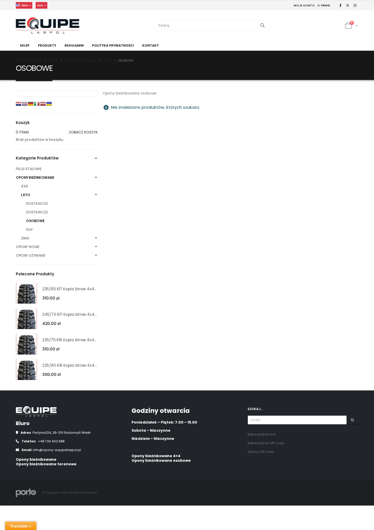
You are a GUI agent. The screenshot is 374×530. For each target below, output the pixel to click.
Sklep (25, 45)
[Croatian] (18, 104)
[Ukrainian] (49, 104)
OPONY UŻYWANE (30, 255)
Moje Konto (304, 5)
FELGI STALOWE (28, 168)
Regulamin (74, 45)
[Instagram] (355, 5)
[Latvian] (43, 104)
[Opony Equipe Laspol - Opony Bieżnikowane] (47, 25)
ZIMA (25, 238)
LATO (25, 194)
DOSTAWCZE (37, 203)
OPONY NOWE (27, 246)
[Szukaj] (262, 25)
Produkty (47, 45)
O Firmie (323, 5)
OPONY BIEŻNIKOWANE (35, 177)
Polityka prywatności (113, 45)
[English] (24, 104)
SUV (29, 229)
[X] (347, 5)
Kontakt (150, 45)
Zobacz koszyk (83, 132)
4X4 (24, 186)
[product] (26, 293)
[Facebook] (340, 5)
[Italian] (37, 104)
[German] (31, 104)
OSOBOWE (35, 220)
